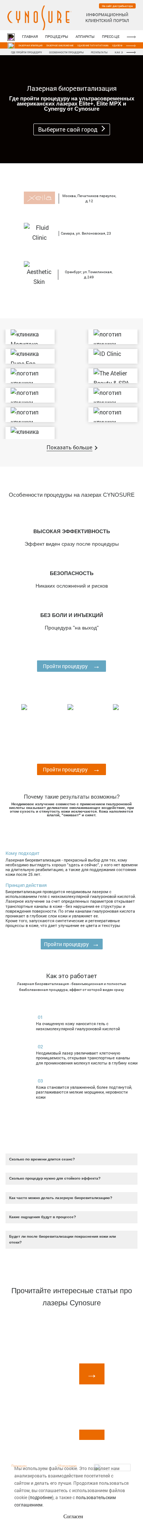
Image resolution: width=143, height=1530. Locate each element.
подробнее (41, 1497)
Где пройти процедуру (26, 52)
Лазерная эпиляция (30, 45)
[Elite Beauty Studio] (113, 414)
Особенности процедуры (66, 52)
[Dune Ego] (30, 356)
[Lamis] (113, 395)
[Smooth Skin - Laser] (113, 336)
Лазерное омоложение (60, 45)
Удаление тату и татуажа (93, 45)
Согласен (73, 1516)
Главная (30, 36)
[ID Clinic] (113, 356)
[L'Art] (30, 434)
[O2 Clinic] (30, 414)
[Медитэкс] (30, 336)
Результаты (99, 52)
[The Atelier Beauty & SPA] (113, 375)
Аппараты (85, 36)
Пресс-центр (114, 36)
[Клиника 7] (30, 395)
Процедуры (56, 36)
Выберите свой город (68, 129)
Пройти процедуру (71, 665)
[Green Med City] (30, 375)
